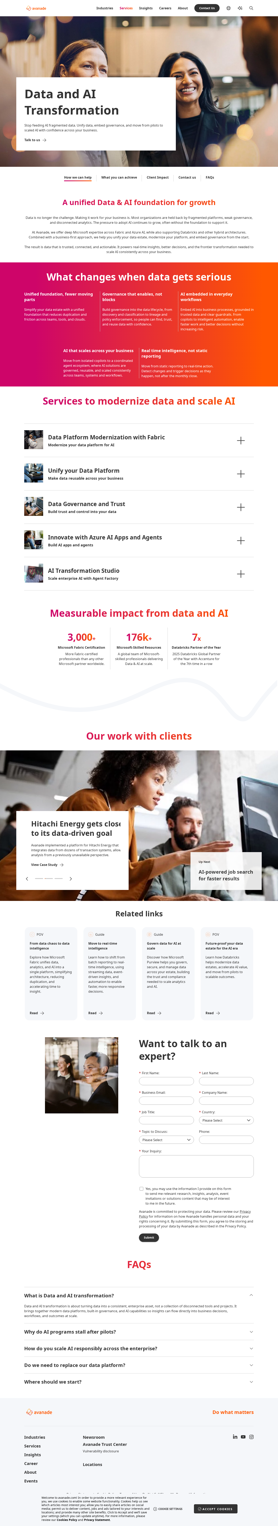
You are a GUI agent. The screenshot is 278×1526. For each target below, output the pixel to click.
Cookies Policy (67, 1520)
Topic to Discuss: (153, 1131)
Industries (104, 8)
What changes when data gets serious (139, 277)
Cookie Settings (170, 1509)
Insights (146, 8)
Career (31, 1463)
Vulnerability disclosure (101, 1451)
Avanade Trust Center (105, 1444)
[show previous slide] (27, 878)
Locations (92, 1464)
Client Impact (158, 177)
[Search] (251, 8)
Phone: (204, 1131)
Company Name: (213, 1092)
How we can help (78, 177)
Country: (207, 1112)
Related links (139, 913)
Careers (165, 8)
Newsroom (94, 1437)
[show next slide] (70, 878)
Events (31, 1481)
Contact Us (207, 8)
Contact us (187, 177)
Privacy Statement (97, 1520)
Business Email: (152, 1092)
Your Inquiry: (150, 1151)
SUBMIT (149, 1237)
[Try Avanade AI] (240, 8)
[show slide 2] (49, 878)
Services (126, 8)
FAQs (210, 177)
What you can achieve (119, 177)
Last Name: (209, 1073)
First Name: (149, 1073)
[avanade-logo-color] (36, 8)
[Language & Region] (232, 8)
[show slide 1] (39, 878)
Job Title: (147, 1112)
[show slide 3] (59, 878)
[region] (139, 1509)
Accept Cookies (217, 1509)
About (183, 8)
